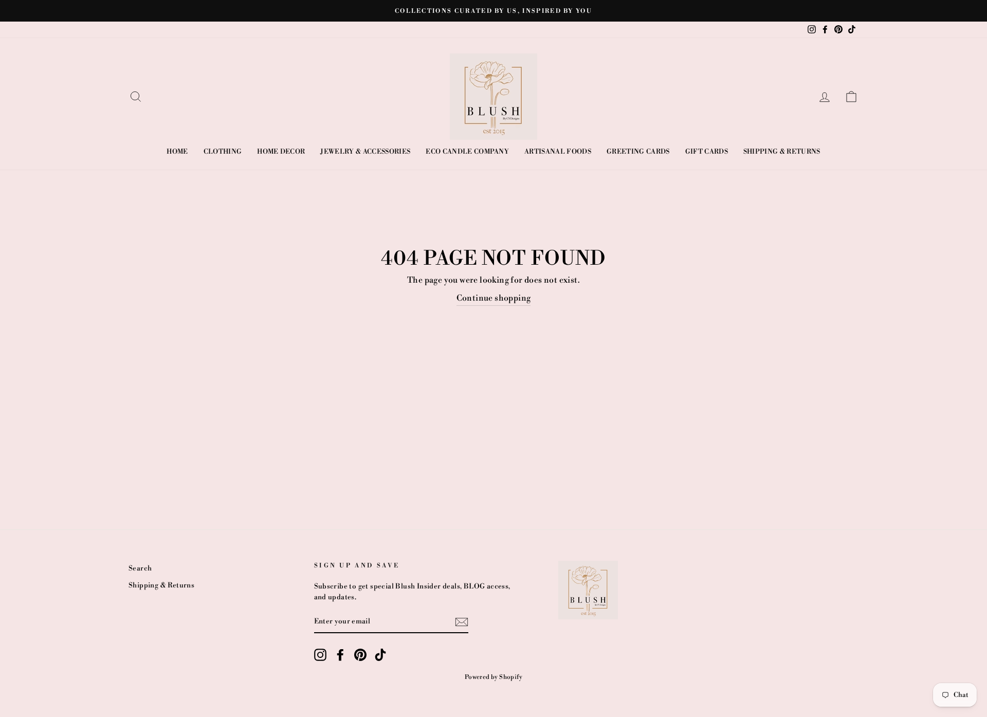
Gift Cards (706, 152)
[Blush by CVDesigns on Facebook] (340, 655)
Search (140, 568)
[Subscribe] (461, 622)
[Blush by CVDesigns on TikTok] (380, 655)
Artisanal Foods (557, 152)
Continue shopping (493, 298)
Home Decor (281, 152)
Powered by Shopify (493, 677)
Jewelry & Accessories (365, 152)
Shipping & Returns (781, 152)
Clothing (223, 152)
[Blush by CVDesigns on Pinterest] (360, 655)
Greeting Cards (638, 152)
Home (177, 152)
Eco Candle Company (467, 152)
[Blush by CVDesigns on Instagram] (320, 655)
